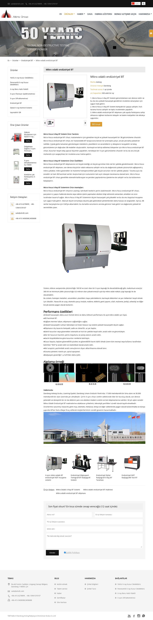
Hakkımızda (144, 14)
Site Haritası (62, 602)
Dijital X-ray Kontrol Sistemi (21, 108)
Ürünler (68, 14)
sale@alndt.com (17, 4)
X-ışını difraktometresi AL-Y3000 (30, 162)
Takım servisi (62, 589)
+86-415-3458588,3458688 (26, 218)
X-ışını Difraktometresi (19, 98)
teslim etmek (62, 584)
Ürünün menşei (97, 85)
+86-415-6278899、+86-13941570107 (43, 4)
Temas (10, 578)
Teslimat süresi (96, 89)
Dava (89, 14)
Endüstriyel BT (27, 60)
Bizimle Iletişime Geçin (125, 14)
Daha (28, 141)
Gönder (52, 553)
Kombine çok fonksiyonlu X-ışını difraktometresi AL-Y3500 (30, 177)
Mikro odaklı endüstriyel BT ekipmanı (71, 493)
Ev (61, 14)
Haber (80, 14)
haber (59, 593)
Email (96, 124)
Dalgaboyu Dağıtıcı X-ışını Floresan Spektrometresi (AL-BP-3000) (30, 148)
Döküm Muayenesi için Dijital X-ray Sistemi (30, 134)
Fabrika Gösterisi (103, 14)
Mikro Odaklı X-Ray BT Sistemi (68, 489)
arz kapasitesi (96, 93)
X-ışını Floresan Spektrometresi (22, 94)
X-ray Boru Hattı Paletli (19, 89)
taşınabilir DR (15, 112)
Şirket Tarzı (91, 589)
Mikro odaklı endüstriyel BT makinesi (98, 489)
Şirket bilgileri (92, 584)
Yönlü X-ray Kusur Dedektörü (21, 78)
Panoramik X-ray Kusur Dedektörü (19, 83)
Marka (93, 82)
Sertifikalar (61, 598)
